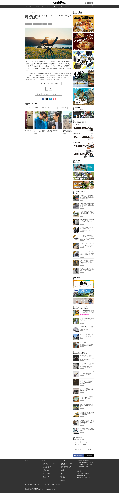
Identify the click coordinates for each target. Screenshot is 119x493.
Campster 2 (29, 107)
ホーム (26, 8)
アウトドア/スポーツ (37, 23)
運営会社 (79, 471)
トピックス (55, 6)
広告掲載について (81, 475)
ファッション (46, 470)
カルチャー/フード (47, 476)
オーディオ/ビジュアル (48, 466)
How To (48, 6)
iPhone (89, 449)
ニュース (31, 6)
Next (69, 119)
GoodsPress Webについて (83, 460)
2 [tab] (47, 136)
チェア (54, 107)
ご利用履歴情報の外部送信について (85, 467)
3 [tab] (49, 136)
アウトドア (45, 23)
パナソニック (84, 442)
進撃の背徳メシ (63, 464)
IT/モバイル (45, 464)
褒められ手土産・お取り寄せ (66, 463)
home (26, 6)
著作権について (80, 469)
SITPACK (36, 107)
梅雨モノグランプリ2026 (65, 467)
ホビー (44, 474)
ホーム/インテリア (47, 473)
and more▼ (67, 6)
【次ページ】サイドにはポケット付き (48, 83)
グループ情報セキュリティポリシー (85, 464)
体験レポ (37, 6)
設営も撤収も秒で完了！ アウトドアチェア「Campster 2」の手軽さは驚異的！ (48, 8)
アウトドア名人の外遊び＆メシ (66, 469)
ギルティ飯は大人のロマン (65, 466)
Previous (26, 119)
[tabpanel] (49, 122)
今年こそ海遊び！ (28, 23)
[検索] (92, 6)
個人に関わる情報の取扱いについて (85, 462)
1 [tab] (45, 136)
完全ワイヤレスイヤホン (79, 449)
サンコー (76, 451)
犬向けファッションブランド (49, 463)
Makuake (84, 444)
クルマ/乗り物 (46, 467)
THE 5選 (62, 470)
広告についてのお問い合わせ (83, 477)
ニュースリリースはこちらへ (83, 473)
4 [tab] (51, 136)
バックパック (77, 447)
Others (44, 477)
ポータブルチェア (62, 107)
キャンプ (76, 442)
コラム (43, 6)
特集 (61, 6)
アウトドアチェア (45, 107)
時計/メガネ (45, 471)
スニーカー (77, 444)
